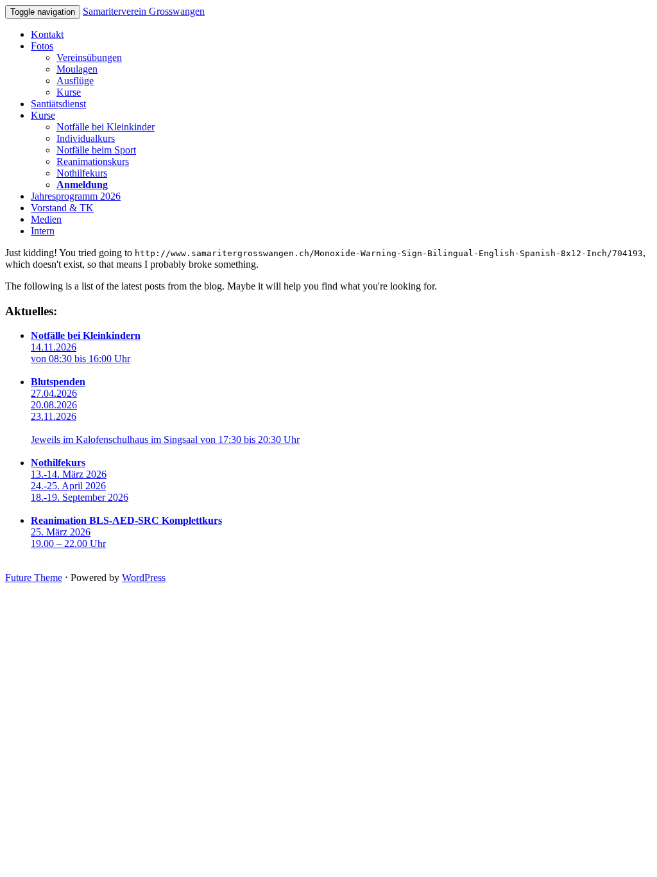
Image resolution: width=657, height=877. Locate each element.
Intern (43, 230)
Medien (46, 219)
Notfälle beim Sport (96, 149)
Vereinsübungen (89, 57)
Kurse (68, 92)
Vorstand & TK (62, 207)
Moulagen (77, 69)
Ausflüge (75, 80)
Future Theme (33, 577)
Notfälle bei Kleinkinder (105, 126)
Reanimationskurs (92, 161)
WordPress (144, 577)
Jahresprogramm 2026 (76, 196)
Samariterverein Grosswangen (144, 11)
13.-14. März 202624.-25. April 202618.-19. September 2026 (79, 480)
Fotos (42, 45)
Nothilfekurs (81, 173)
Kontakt (47, 34)
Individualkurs (85, 138)
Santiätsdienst (58, 103)
